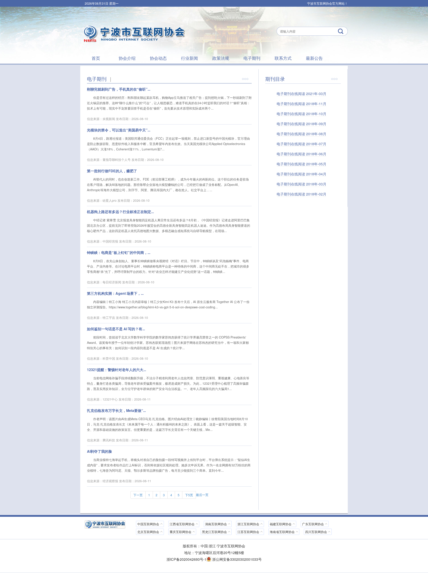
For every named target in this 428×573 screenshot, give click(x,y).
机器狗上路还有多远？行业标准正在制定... (120, 211)
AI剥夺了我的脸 (99, 451)
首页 (96, 58)
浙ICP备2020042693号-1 (186, 559)
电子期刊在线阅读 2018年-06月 (301, 153)
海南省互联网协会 (282, 531)
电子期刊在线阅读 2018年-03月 (301, 184)
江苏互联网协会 (248, 531)
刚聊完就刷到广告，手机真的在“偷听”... (118, 89)
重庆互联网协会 (180, 531)
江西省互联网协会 (182, 524)
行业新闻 (189, 58)
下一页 (138, 495)
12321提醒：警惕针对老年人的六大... (116, 369)
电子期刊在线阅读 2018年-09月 (301, 123)
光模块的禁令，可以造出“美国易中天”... (118, 130)
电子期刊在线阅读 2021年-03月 (301, 93)
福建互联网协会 (281, 524)
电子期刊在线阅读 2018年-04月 (301, 173)
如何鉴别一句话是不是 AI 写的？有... (116, 328)
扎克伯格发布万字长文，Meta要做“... (116, 410)
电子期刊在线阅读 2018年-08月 (301, 133)
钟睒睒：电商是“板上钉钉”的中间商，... (118, 252)
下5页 (189, 495)
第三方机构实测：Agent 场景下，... (115, 293)
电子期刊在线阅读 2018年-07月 (301, 143)
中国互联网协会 (148, 524)
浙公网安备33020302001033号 (236, 559)
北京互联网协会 (148, 531)
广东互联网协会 (313, 524)
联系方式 (283, 58)
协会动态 (158, 58)
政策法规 (220, 58)
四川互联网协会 (316, 531)
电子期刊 (251, 58)
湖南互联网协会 (216, 524)
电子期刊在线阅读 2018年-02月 (301, 194)
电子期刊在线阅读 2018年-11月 (301, 103)
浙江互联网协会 (248, 524)
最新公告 (314, 58)
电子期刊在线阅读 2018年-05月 (301, 163)
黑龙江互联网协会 (214, 531)
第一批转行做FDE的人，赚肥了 (112, 170)
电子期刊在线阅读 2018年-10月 (301, 113)
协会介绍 (127, 58)
